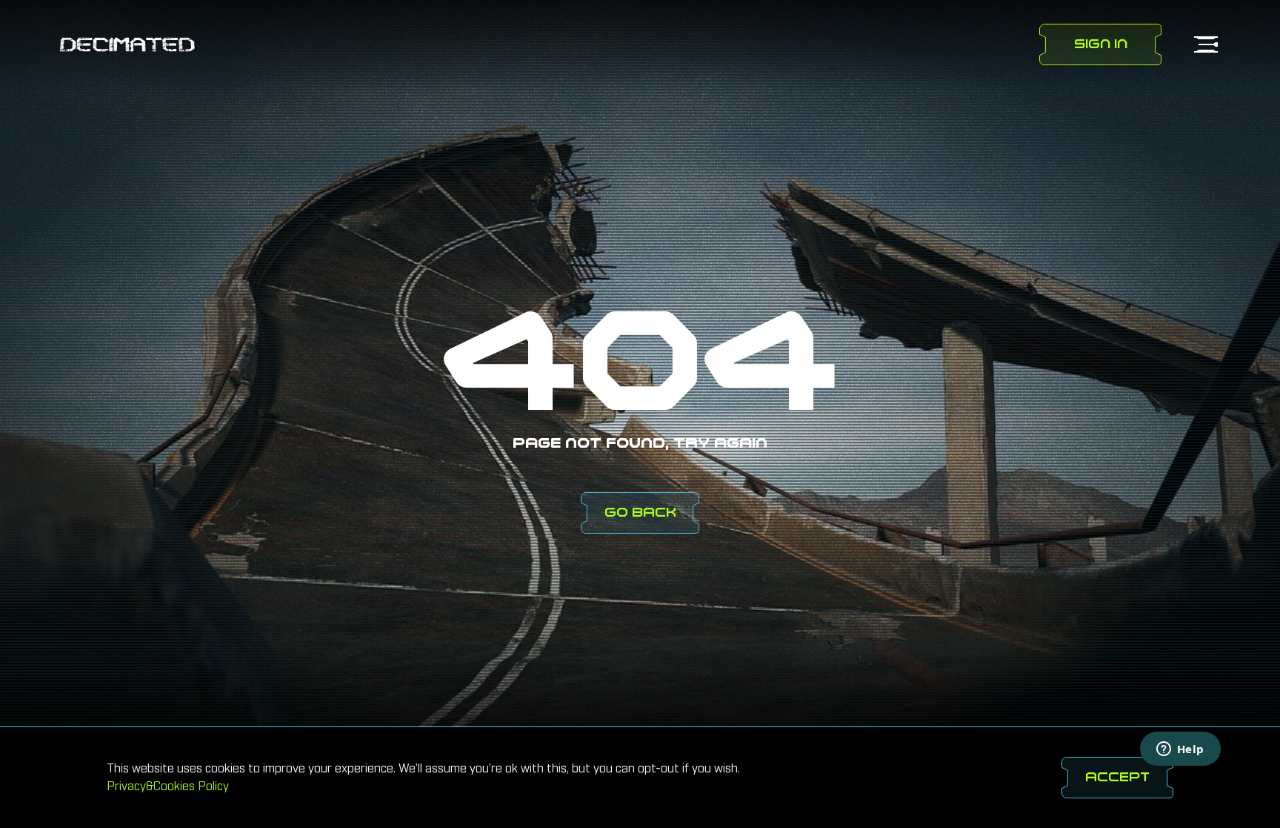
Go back (640, 513)
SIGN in (1100, 44)
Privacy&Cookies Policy (168, 786)
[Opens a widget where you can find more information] (1180, 750)
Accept (1118, 777)
